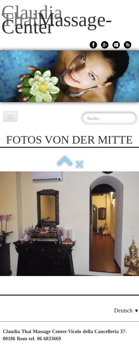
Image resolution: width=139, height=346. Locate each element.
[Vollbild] (79, 164)
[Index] (64, 164)
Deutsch (126, 310)
